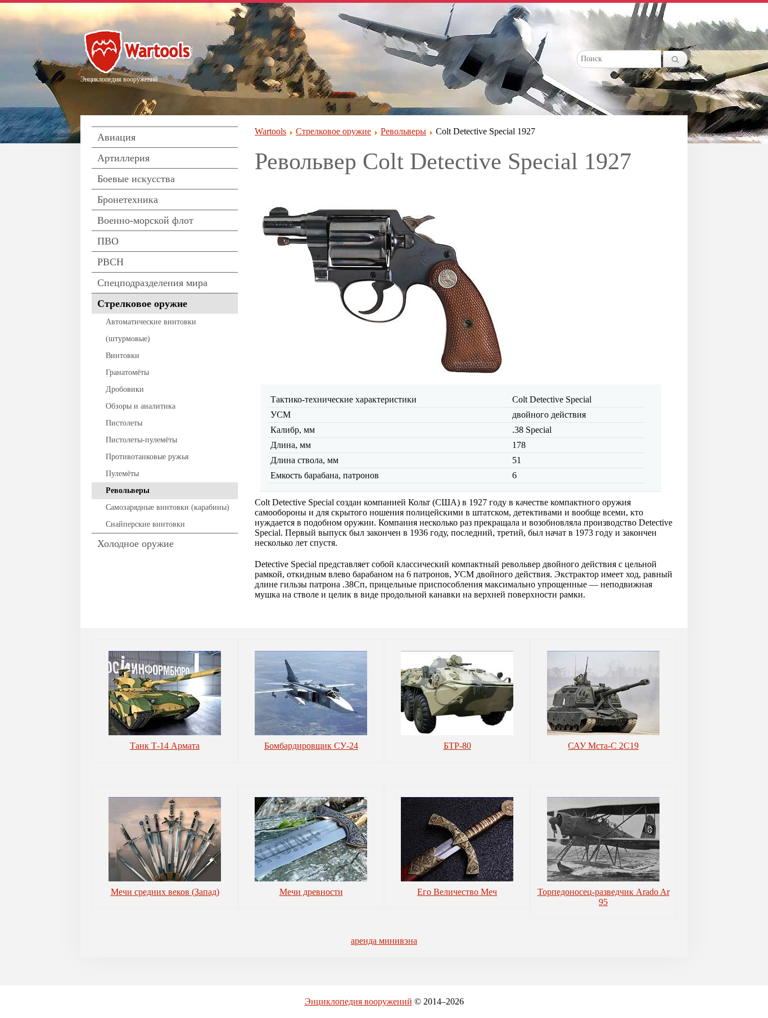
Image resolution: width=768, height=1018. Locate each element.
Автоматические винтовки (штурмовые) (151, 330)
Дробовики (125, 389)
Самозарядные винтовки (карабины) (167, 507)
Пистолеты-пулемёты (141, 440)
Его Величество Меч (457, 892)
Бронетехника (127, 199)
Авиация (116, 137)
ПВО (108, 241)
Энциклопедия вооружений (358, 1001)
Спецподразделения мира (152, 282)
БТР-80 (457, 745)
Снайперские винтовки (145, 524)
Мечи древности (311, 892)
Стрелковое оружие (142, 303)
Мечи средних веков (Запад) (165, 892)
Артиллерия (123, 158)
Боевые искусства (136, 178)
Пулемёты (122, 473)
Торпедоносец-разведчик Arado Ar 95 (603, 897)
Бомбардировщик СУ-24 (311, 745)
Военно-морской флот (145, 220)
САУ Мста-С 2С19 (603, 745)
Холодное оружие (135, 543)
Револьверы (128, 490)
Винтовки (122, 355)
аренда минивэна (384, 940)
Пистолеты (124, 423)
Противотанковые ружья (147, 457)
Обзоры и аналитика (140, 406)
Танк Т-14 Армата (165, 745)
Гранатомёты (127, 372)
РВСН (110, 262)
